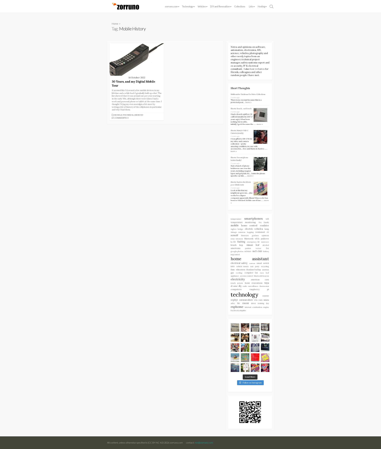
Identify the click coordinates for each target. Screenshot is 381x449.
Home (115, 23)
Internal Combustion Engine (257, 307)
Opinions (265, 235)
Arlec (233, 303)
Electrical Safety (239, 263)
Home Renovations (253, 283)
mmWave (265, 242)
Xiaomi (245, 303)
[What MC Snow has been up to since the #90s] (235, 327)
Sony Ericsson (237, 239)
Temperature (236, 219)
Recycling (265, 266)
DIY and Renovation (220, 6)
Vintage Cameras (238, 232)
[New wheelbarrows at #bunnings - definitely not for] (235, 347)
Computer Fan (251, 273)
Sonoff (234, 235)
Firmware (245, 235)
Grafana (255, 235)
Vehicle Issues (242, 266)
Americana (235, 248)
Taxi (251, 266)
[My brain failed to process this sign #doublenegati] (255, 327)
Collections (239, 6)
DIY (240, 286)
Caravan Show (246, 300)
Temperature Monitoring (243, 222)
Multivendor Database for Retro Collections (248, 94)
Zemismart (260, 232)
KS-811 (233, 242)
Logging (250, 232)
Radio (245, 286)
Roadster (264, 225)
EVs (255, 300)
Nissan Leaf (252, 245)
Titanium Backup (253, 269)
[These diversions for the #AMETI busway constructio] (245, 357)
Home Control (249, 225)
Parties (248, 248)
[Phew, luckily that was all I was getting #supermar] (255, 367)
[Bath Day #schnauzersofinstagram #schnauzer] (245, 337)
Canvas (252, 263)
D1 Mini (234, 286)
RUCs (262, 273)
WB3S (257, 238)
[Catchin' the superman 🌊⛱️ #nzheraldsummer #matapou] (235, 357)
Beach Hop (237, 245)
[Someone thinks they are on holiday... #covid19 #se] (255, 357)
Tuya (266, 282)
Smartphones (253, 218)
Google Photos (237, 251)
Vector (258, 248)
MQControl (235, 254)
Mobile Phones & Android (128, 115)
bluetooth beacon (261, 276)
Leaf (267, 273)
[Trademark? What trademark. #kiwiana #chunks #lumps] (265, 367)
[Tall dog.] (255, 347)
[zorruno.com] (125, 6)
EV (268, 232)
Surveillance (253, 286)
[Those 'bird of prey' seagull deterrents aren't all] (235, 367)
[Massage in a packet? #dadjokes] (265, 327)
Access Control (246, 276)
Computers (236, 289)
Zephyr (234, 300)
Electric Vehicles (254, 228)
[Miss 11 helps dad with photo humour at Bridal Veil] (245, 347)
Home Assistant (250, 258)
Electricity (238, 279)
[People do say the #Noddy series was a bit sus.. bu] (265, 357)
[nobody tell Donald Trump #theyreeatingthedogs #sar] (245, 327)
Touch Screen (237, 283)
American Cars (260, 279)
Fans (233, 269)
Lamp (267, 229)
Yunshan (265, 270)
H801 (233, 266)
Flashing (241, 241)
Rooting (239, 273)
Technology (244, 294)
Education (240, 269)
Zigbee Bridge (237, 229)
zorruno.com (171, 6)
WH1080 (265, 296)
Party (257, 266)
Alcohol (266, 245)
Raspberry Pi (259, 289)
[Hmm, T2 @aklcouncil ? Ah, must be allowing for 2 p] (245, 367)
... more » (247, 102)
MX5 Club (257, 251)
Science (248, 251)
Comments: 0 (121, 118)
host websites (257, 69)
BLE (238, 303)
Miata (266, 300)
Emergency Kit (253, 242)
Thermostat (264, 286)
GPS (232, 273)
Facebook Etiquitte (238, 310)
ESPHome (237, 307)
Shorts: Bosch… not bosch (241, 108)
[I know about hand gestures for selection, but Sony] (265, 347)
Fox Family (264, 222)
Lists (251, 6)
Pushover (265, 238)
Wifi (267, 219)
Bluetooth (248, 238)
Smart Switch (263, 263)
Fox (267, 248)
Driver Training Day (260, 303)
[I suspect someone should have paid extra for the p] (265, 337)
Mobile (235, 225)
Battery (266, 251)
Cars (260, 300)
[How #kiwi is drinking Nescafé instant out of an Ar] (235, 337)
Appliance (235, 276)
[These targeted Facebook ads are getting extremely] (255, 337)
